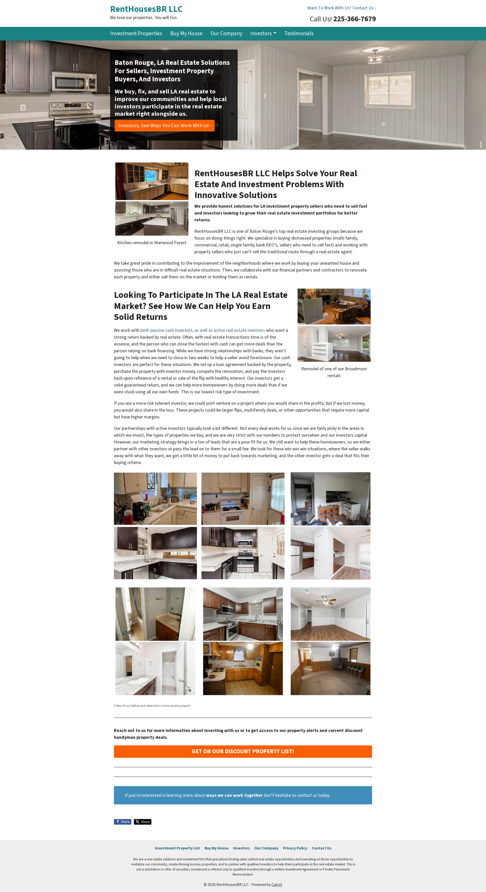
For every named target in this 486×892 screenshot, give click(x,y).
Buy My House (186, 33)
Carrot (277, 884)
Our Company (226, 33)
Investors (261, 33)
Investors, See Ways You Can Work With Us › (164, 125)
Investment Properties (136, 33)
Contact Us (321, 848)
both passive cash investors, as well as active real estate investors (203, 330)
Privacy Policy (295, 848)
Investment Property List (177, 848)
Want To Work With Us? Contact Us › (341, 8)
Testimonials (299, 33)
